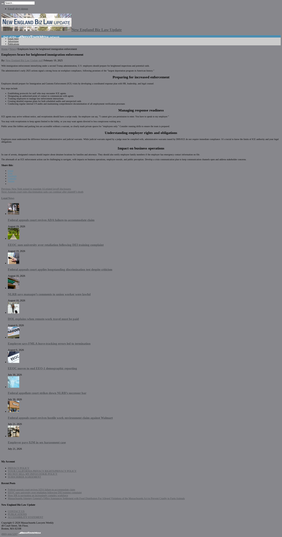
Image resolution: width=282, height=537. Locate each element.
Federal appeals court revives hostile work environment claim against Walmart (60, 418)
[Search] (2, 3)
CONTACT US (16, 511)
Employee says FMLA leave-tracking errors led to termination (49, 343)
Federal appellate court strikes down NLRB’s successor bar (47, 393)
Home (4, 49)
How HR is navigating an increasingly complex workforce (38, 495)
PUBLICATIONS (17, 514)
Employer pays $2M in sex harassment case (37, 442)
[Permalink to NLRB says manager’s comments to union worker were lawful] (13, 288)
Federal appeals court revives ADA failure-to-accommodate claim (51, 220)
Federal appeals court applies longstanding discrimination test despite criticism (60, 269)
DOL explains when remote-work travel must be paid (43, 319)
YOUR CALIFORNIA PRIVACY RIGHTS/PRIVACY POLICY (42, 471)
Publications (13, 44)
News (13, 49)
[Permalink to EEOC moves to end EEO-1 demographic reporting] (13, 362)
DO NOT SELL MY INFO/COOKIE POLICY (32, 474)
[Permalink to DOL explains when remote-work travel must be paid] (13, 312)
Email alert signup (18, 8)
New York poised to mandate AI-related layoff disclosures (36, 188)
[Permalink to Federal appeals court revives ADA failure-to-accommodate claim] (13, 213)
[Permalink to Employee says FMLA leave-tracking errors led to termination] (13, 337)
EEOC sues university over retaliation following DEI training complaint (56, 245)
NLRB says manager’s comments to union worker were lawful (49, 294)
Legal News (7, 198)
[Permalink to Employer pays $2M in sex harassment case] (13, 436)
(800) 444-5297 (9, 534)
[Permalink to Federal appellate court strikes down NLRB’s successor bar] (13, 386)
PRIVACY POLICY (18, 468)
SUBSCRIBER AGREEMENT (24, 476)
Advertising (13, 41)
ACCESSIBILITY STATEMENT (25, 517)
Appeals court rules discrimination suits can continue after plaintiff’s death (42, 191)
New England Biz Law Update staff (24, 60)
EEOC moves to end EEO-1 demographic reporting (42, 368)
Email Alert (13, 39)
